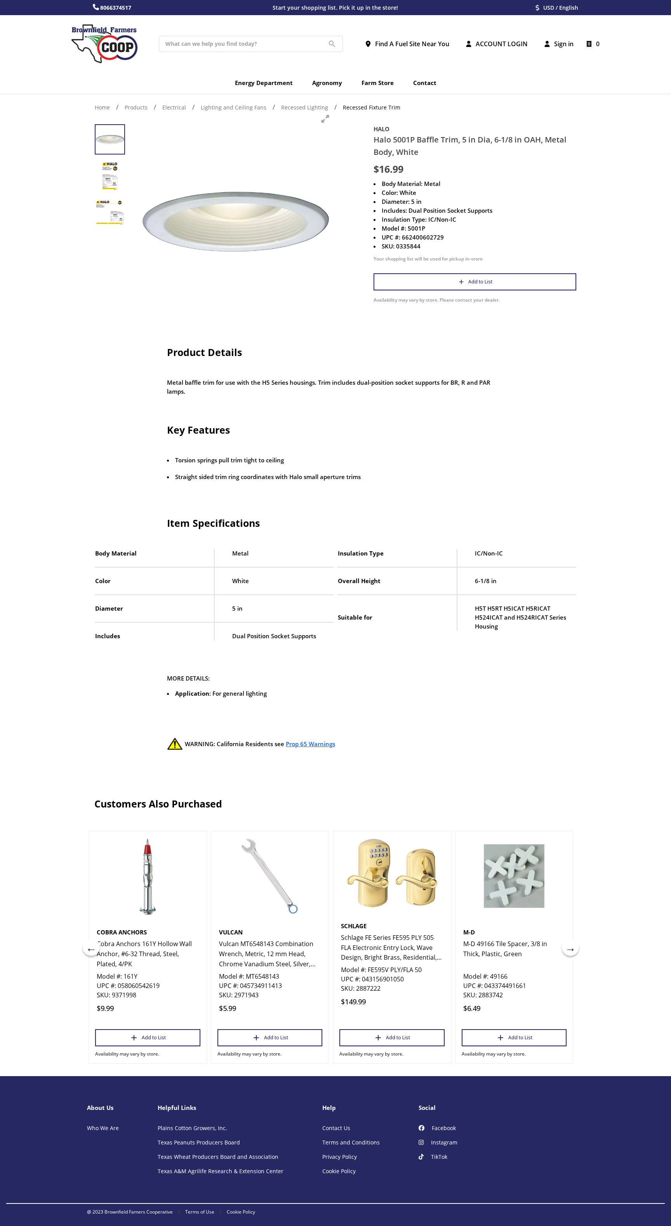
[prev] (91, 947)
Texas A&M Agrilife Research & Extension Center (220, 1171)
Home (102, 107)
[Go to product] (147, 876)
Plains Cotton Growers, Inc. (192, 1128)
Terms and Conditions (351, 1142)
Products (136, 107)
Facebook (443, 1128)
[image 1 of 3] (110, 139)
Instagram (443, 1142)
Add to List (480, 281)
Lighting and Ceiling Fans (233, 107)
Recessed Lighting (304, 107)
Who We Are (103, 1128)
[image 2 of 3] (110, 176)
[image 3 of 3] (110, 212)
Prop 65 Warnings (310, 744)
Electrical (174, 107)
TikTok (438, 1156)
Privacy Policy (339, 1156)
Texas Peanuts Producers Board (199, 1142)
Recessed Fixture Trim (371, 107)
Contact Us (336, 1128)
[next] (570, 947)
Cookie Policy (339, 1171)
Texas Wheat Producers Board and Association (218, 1156)
